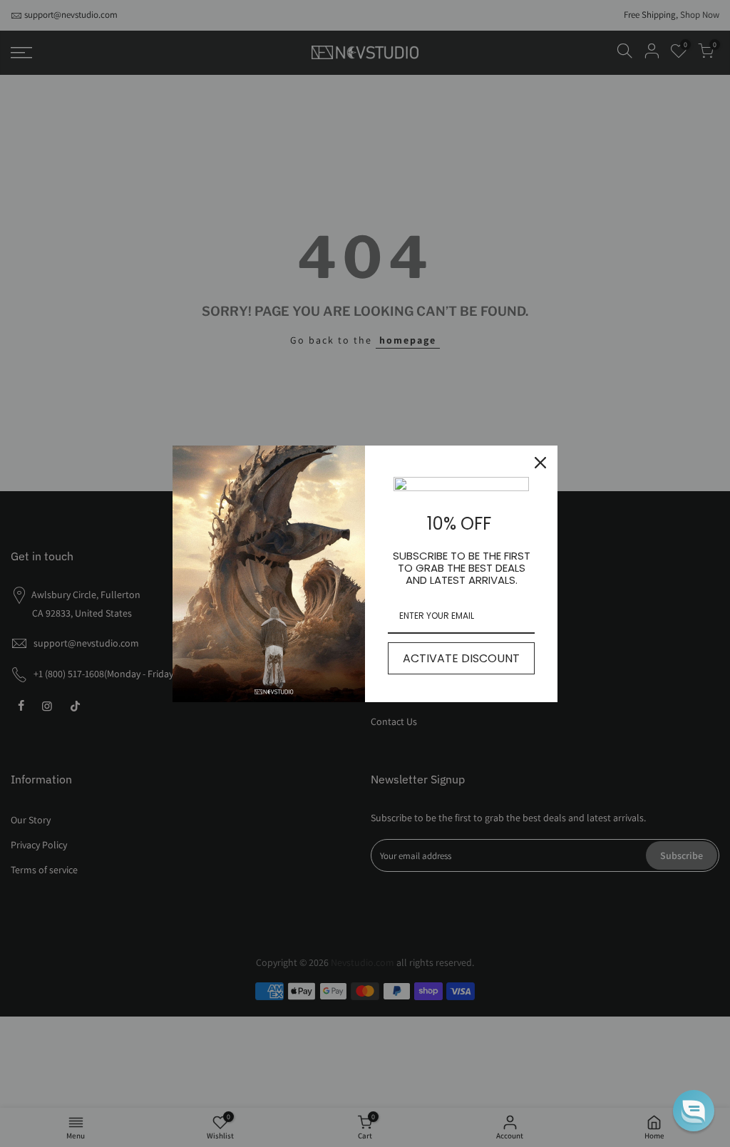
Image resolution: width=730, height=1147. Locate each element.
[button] (693, 1110)
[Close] (540, 463)
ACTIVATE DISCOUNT (461, 658)
